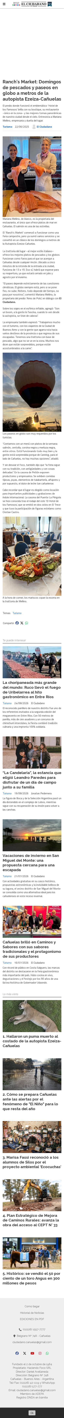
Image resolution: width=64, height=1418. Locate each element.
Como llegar (32, 1306)
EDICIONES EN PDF (32, 1319)
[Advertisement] (32, 42)
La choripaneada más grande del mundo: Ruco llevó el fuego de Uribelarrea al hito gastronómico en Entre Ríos (32, 689)
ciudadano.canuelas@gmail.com (32, 1342)
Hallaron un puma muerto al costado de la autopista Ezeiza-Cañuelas (32, 1041)
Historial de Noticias (32, 1312)
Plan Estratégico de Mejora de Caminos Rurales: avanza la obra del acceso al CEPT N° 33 (31, 1220)
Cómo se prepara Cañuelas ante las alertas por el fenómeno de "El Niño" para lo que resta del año (30, 1101)
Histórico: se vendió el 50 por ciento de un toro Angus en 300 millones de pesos (31, 1278)
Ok (32, 1413)
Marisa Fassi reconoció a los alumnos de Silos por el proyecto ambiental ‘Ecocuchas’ (32, 1162)
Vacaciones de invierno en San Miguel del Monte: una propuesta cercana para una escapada (31, 862)
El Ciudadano (44, 126)
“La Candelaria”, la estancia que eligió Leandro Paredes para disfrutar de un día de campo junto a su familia (32, 779)
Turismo (7, 127)
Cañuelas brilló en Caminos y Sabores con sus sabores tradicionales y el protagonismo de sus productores (32, 949)
